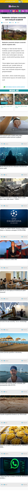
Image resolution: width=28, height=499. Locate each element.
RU (23, 11)
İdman (6, 236)
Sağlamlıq (6, 453)
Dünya (6, 174)
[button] (2, 99)
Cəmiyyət (6, 143)
